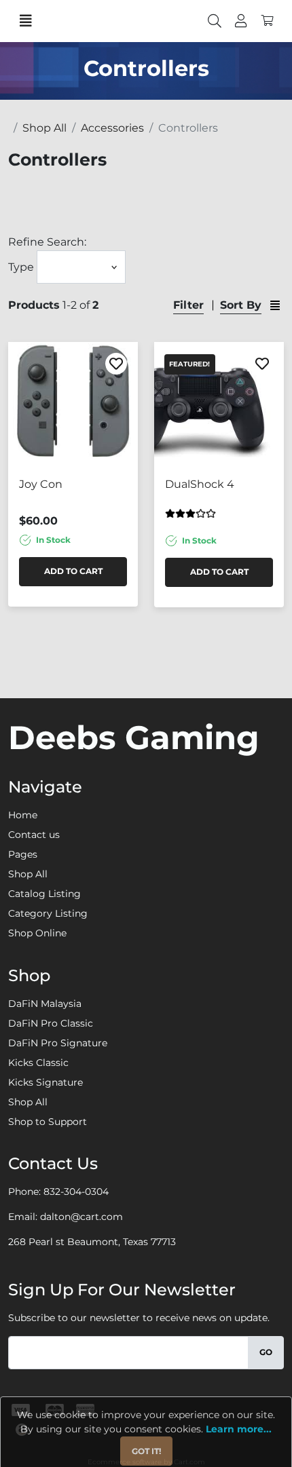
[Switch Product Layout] (275, 305)
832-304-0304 (76, 1191)
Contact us (34, 834)
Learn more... (239, 1429)
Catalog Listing (44, 894)
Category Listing (48, 913)
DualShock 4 (199, 484)
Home (22, 815)
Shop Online (37, 933)
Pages (22, 854)
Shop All (28, 874)
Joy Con (40, 484)
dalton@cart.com (81, 1217)
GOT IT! (146, 1451)
